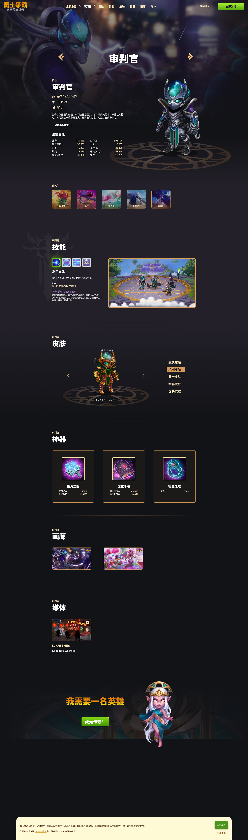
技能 (111, 6)
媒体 (153, 6)
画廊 (143, 6)
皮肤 (122, 6)
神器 (132, 6)
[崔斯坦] (190, 57)
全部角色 (71, 6)
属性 (101, 6)
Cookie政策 (40, 831)
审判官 (87, 6)
